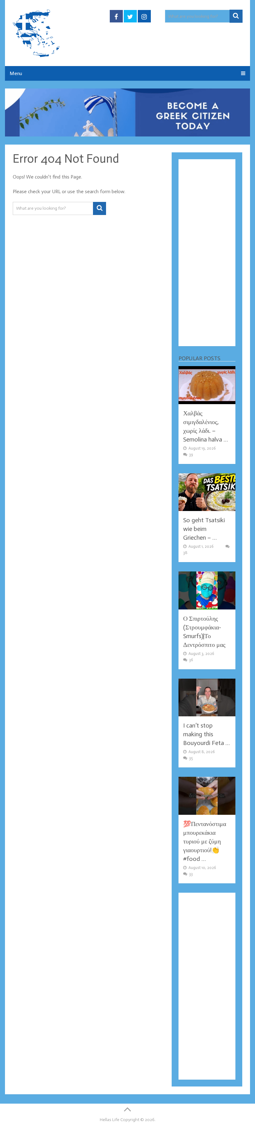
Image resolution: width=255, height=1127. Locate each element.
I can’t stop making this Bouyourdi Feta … (206, 734)
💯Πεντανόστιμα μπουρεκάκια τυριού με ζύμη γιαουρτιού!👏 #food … (204, 841)
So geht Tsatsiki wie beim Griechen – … (204, 528)
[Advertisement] (206, 252)
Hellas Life (109, 1119)
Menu (16, 73)
